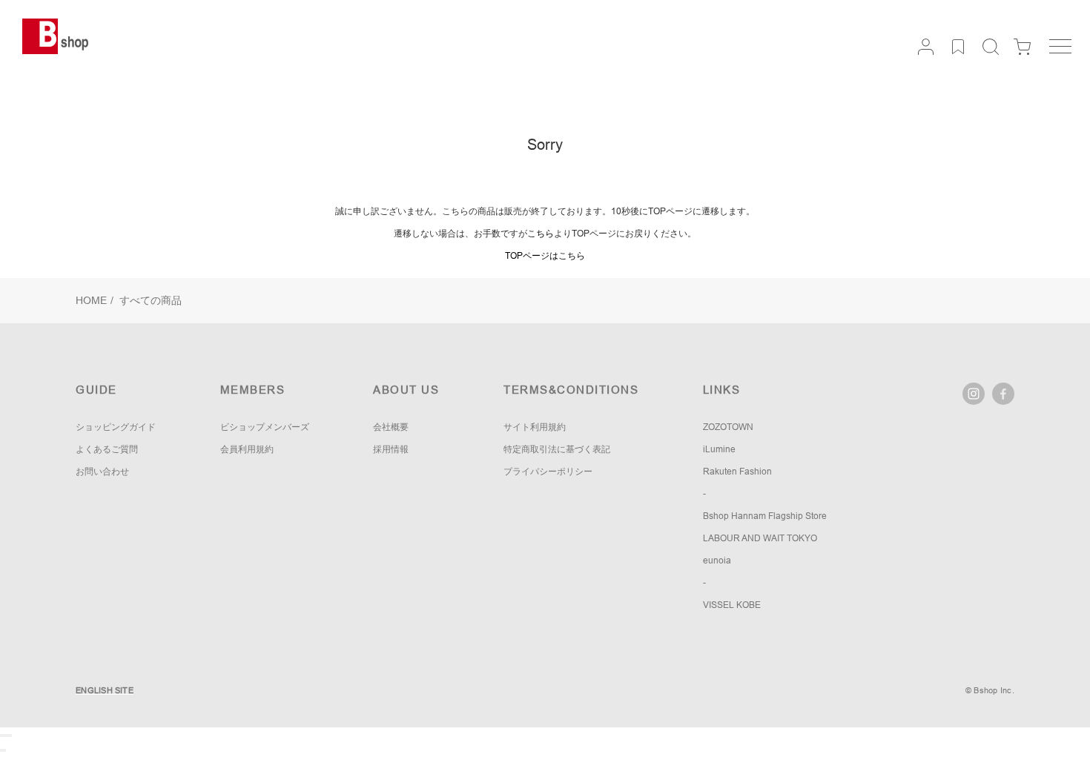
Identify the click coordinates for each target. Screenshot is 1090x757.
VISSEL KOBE (732, 605)
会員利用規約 (247, 449)
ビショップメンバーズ (264, 427)
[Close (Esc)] (1, 735)
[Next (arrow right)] (4, 750)
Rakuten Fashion (737, 471)
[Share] (4, 735)
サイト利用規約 (534, 427)
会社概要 (391, 427)
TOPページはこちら (545, 256)
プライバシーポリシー (547, 471)
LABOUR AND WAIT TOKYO (760, 538)
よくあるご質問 (107, 449)
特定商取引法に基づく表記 (556, 449)
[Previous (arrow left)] (1, 750)
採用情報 (391, 449)
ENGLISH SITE (104, 690)
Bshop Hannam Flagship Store (765, 516)
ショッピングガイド (116, 427)
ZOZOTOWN (728, 427)
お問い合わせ (102, 471)
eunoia (717, 560)
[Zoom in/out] (10, 735)
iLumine (719, 449)
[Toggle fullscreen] (7, 735)
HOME (91, 300)
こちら (540, 233)
